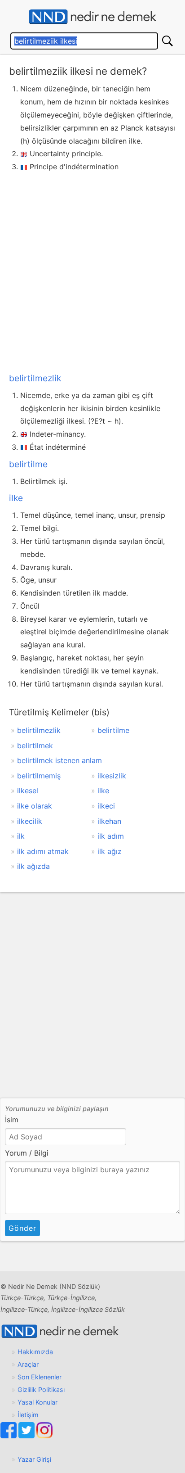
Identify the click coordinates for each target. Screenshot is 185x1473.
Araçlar (28, 1364)
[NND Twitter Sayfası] (27, 1436)
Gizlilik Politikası (41, 1389)
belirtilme (28, 464)
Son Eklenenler (40, 1377)
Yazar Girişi (34, 1459)
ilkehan (109, 821)
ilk (21, 835)
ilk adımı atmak (43, 851)
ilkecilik (29, 821)
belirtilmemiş (39, 775)
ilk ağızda (33, 866)
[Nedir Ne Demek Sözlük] (92, 17)
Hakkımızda (35, 1352)
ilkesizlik (111, 775)
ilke (16, 498)
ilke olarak (34, 805)
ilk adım (110, 835)
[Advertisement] (92, 270)
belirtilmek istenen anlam (59, 760)
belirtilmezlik (35, 378)
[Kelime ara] (167, 41)
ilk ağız (109, 851)
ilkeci (106, 805)
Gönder (22, 1228)
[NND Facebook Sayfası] (9, 1436)
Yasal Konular (37, 1402)
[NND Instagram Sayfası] (44, 1436)
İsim (11, 1119)
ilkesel (27, 790)
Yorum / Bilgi (26, 1152)
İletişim (28, 1415)
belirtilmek (35, 745)
